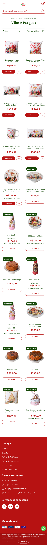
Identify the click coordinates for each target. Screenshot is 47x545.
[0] (42, 5)
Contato (5, 453)
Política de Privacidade (10, 461)
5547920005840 (11, 481)
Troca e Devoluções (9, 469)
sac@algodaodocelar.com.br (15, 489)
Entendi (24, 541)
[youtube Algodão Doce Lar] (10, 506)
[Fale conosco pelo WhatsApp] (43, 528)
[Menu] (4, 4)
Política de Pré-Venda (10, 457)
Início (13, 19)
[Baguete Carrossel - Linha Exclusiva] (19, 115)
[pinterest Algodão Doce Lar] (17, 506)
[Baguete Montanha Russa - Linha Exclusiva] (42, 158)
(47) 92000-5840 (11, 485)
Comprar (8, 158)
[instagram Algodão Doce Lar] (4, 506)
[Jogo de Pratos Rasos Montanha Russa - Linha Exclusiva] (19, 203)
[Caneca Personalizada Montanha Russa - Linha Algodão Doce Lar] (19, 158)
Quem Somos (7, 465)
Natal (20, 19)
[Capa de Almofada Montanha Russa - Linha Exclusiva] (42, 115)
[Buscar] (42, 11)
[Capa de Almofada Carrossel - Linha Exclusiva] (19, 72)
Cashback (5, 449)
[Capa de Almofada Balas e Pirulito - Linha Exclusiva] (42, 72)
